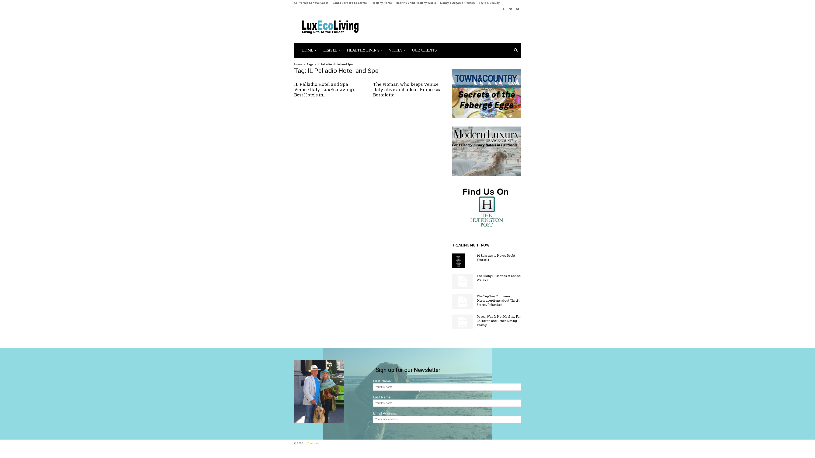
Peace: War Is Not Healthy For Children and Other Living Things (499, 321)
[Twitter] (510, 9)
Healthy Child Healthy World (416, 3)
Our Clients (424, 50)
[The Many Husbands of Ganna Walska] (462, 281)
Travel (330, 50)
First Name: (382, 381)
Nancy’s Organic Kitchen (457, 3)
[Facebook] (503, 9)
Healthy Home (382, 3)
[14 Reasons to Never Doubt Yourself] (458, 260)
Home (307, 50)
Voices (395, 50)
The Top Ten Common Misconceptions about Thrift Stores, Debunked (498, 300)
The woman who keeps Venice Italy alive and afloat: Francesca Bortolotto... (407, 89)
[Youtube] (517, 9)
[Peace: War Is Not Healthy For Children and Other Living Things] (462, 322)
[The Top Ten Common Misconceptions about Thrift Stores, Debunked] (462, 301)
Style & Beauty (489, 3)
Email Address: (385, 413)
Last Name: (382, 397)
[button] (516, 50)
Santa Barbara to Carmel (350, 3)
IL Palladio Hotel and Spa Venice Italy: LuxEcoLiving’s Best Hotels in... (324, 89)
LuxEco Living (311, 443)
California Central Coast (311, 3)
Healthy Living (363, 50)
